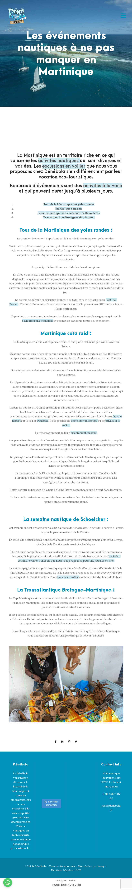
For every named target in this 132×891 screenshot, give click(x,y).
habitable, (115, 556)
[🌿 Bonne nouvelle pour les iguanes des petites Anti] (45, 780)
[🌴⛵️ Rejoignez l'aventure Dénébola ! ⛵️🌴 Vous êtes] (56, 791)
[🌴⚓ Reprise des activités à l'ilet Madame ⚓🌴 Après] (56, 780)
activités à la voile (102, 185)
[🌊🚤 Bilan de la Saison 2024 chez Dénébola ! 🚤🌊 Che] (45, 767)
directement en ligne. (84, 432)
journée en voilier (68, 577)
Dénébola (42, 420)
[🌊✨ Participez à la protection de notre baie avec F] (56, 769)
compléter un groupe (84, 420)
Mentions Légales (62, 870)
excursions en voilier (63, 166)
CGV (78, 870)
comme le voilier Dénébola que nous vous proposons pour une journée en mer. (66, 560)
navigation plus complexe (37, 320)
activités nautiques (59, 160)
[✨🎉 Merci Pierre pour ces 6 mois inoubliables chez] (45, 791)
